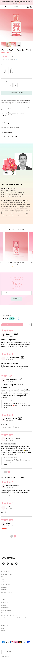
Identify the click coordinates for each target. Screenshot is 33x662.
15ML (2, 579)
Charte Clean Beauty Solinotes (9, 615)
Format (3, 65)
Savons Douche (5, 584)
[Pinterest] (12, 564)
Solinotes (6, 656)
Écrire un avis (12, 325)
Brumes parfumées (6, 574)
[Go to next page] (27, 472)
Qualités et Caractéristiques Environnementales (14, 618)
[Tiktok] (16, 564)
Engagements (5, 607)
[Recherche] (6, 7)
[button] (5, 56)
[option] (16, 25)
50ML (3, 577)
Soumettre (16, 298)
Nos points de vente (6, 613)
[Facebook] (3, 564)
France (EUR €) (7, 652)
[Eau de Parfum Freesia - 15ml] (16, 246)
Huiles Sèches (5, 587)
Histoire (3, 605)
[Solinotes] (17, 6)
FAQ (2, 628)
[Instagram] (8, 564)
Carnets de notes (6, 610)
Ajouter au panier (16, 93)
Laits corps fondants (7, 592)
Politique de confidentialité (7, 646)
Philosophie (4, 602)
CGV (25, 646)
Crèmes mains (5, 589)
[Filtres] (25, 324)
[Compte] (27, 7)
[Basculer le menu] (2, 7)
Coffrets (3, 582)
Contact (3, 631)
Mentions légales (18, 646)
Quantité (5, 81)
